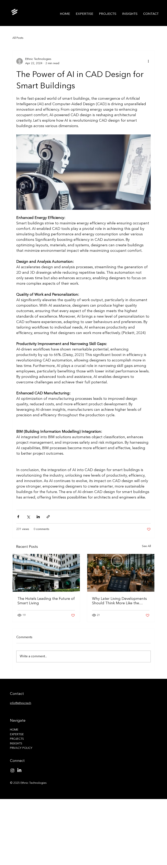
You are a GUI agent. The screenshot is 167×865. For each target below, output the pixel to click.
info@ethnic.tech (20, 703)
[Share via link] (48, 517)
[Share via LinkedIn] (38, 517)
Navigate (17, 720)
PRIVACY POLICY (21, 748)
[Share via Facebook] (18, 517)
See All (146, 546)
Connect (17, 761)
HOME (14, 729)
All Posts (17, 38)
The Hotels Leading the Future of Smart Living (46, 601)
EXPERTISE (17, 734)
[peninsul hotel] (46, 573)
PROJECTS (17, 738)
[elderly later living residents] (120, 573)
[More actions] (148, 61)
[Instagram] (12, 770)
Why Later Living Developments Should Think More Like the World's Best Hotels (119, 601)
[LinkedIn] (19, 770)
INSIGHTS (16, 743)
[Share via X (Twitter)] (28, 517)
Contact (17, 694)
